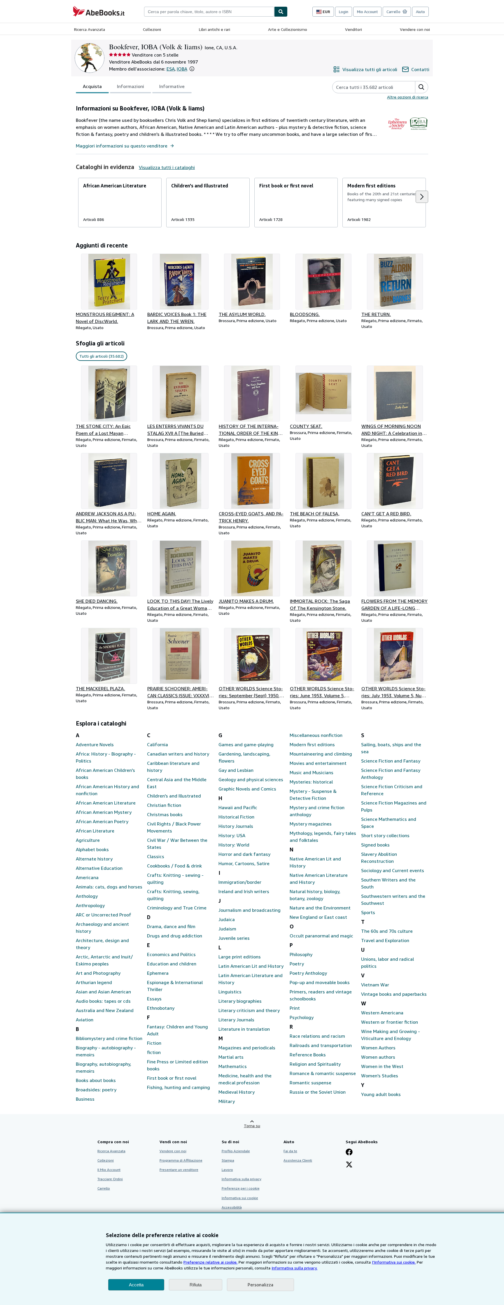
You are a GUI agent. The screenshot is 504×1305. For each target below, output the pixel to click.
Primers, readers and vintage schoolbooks (321, 995)
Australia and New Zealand (105, 1010)
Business (85, 1099)
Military (226, 1101)
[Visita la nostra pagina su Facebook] (349, 1152)
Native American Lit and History (315, 862)
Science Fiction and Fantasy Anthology (390, 773)
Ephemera (158, 973)
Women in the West (382, 1066)
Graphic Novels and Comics (247, 789)
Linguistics (230, 992)
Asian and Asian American (103, 992)
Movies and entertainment (318, 763)
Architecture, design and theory (102, 943)
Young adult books (381, 1094)
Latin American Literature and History (250, 978)
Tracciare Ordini (110, 1179)
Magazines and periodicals (246, 1048)
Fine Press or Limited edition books (177, 1065)
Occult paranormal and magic (321, 936)
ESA (171, 69)
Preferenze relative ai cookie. (210, 1262)
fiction (154, 1052)
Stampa (228, 1160)
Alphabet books (92, 849)
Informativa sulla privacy (241, 1179)
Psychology (302, 1017)
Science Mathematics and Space (388, 822)
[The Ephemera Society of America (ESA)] (397, 131)
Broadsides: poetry (96, 1090)
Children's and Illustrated (174, 796)
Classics (155, 856)
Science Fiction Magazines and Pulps (393, 806)
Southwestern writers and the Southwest (393, 899)
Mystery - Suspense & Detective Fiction (313, 794)
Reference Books (308, 1055)
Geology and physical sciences (250, 779)
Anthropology (90, 905)
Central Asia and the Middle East (176, 783)
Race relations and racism (317, 1036)
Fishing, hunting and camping (178, 1087)
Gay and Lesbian (235, 770)
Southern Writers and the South (388, 883)
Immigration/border (239, 882)
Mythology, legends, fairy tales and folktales (323, 836)
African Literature (95, 831)
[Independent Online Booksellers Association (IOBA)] (418, 131)
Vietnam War (375, 985)
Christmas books (165, 814)
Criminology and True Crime (176, 908)
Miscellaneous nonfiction (316, 735)
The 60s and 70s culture (387, 931)
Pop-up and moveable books (320, 982)
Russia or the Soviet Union (318, 1092)
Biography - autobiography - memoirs (106, 1051)
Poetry (297, 964)
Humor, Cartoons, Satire (244, 863)
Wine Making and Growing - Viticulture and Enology (390, 1034)
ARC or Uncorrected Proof (103, 915)
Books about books (96, 1080)
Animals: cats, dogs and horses (109, 887)
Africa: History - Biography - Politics (106, 757)
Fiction (154, 1043)
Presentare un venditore (179, 1169)
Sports (368, 912)
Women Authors (378, 1048)
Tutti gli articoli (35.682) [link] (101, 356)
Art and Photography (98, 973)
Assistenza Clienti (298, 1160)
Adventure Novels (95, 744)
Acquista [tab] (92, 86)
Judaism (227, 929)
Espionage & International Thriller (175, 985)
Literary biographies (240, 1001)
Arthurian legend (94, 982)
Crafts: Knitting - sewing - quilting (175, 878)
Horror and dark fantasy (244, 854)
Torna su (252, 1125)
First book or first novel (171, 1078)
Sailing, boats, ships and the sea (391, 748)
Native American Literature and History (319, 878)
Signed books (375, 845)
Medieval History (236, 1092)
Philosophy (301, 954)
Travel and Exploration (385, 940)
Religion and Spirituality (315, 1064)
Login (343, 11)
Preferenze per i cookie (241, 1188)
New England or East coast (318, 917)
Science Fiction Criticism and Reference (391, 790)
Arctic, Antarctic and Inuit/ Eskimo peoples (104, 960)
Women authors (378, 1057)
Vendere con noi (415, 29)
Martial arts (231, 1057)
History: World (233, 845)
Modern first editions (312, 744)
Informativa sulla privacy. (294, 1267)
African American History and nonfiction (107, 790)
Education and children (171, 964)
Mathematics (232, 1066)
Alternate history (94, 859)
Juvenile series (234, 938)
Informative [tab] (172, 86)
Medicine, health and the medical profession (245, 1079)
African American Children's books (105, 773)
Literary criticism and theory (249, 1010)
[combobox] (209, 12)
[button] (192, 69)
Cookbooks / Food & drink (174, 866)
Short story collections (385, 835)
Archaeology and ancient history (102, 927)
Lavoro (227, 1169)
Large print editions (239, 957)
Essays (154, 999)
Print (295, 1008)
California (157, 744)
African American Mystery (104, 812)
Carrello (103, 1188)
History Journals (235, 826)
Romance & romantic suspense (323, 1073)
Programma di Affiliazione (181, 1160)
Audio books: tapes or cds (103, 1001)
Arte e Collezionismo (287, 29)
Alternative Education (99, 868)
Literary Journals (236, 1020)
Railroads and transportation (321, 1045)
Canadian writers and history (178, 754)
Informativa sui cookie (240, 1198)
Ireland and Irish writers (243, 891)
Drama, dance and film (171, 926)
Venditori (353, 29)
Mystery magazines (311, 824)
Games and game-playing (246, 744)
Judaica (226, 919)
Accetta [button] (136, 1284)
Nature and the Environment (320, 908)
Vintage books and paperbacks (394, 994)
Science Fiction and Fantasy (390, 761)
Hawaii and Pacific (237, 807)
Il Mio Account (108, 1169)
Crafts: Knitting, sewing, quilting (173, 894)
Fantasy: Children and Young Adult (177, 1030)
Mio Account (367, 11)
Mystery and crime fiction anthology (317, 811)
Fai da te (290, 1151)
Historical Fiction (236, 817)
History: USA (231, 835)
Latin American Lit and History (251, 966)
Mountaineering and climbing (321, 754)
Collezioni (152, 29)
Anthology (87, 896)
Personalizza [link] (260, 1284)
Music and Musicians (311, 772)
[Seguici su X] (349, 1165)
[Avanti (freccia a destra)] (422, 197)
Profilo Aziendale (236, 1151)
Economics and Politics (171, 954)
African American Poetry (102, 821)
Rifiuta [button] (196, 1284)
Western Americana (382, 1013)
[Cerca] (280, 12)
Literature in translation (244, 1029)
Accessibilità (232, 1207)
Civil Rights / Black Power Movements (174, 827)
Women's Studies (379, 1076)
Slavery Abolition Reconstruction (379, 857)
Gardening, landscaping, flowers (244, 757)
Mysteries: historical (311, 782)
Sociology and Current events (392, 870)
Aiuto (420, 11)
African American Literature (106, 803)
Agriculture (88, 840)
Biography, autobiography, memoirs (103, 1067)
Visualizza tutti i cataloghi (167, 167)
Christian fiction (164, 805)
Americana (87, 877)
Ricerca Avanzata (89, 29)
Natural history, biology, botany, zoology (315, 894)
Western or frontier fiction (389, 1022)
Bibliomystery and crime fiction (109, 1038)
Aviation (84, 1020)
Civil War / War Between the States (177, 843)
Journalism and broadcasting (249, 910)
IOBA (182, 69)
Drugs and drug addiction (174, 936)
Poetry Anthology (308, 973)
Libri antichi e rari (214, 29)
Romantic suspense (310, 1083)
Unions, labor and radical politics (387, 962)
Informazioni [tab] (130, 86)
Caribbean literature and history (173, 766)
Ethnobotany (160, 1008)
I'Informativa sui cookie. (394, 1262)
